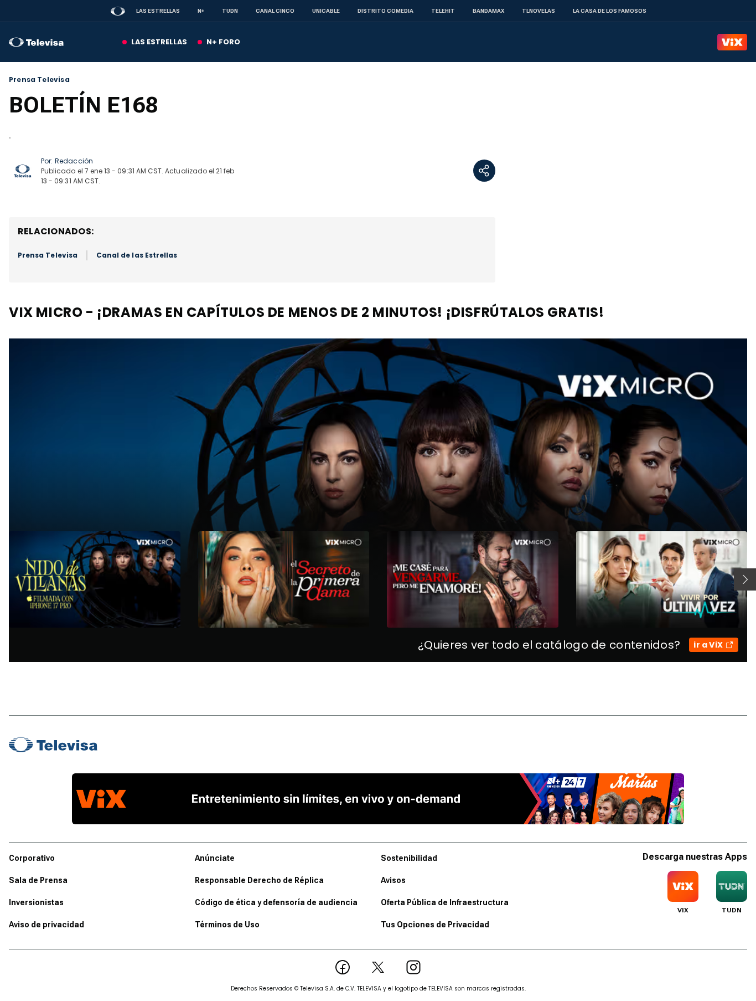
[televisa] (36, 42)
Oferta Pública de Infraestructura (445, 902)
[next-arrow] (745, 579)
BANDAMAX (488, 11)
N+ (201, 11)
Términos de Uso (227, 924)
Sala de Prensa (38, 880)
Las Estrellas (158, 11)
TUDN (230, 11)
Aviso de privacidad (46, 924)
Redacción (74, 161)
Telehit (443, 11)
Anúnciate (215, 858)
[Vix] (732, 42)
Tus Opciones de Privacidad (435, 924)
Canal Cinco (275, 11)
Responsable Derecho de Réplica (259, 880)
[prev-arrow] (2, 579)
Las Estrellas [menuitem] (159, 42)
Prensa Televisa (39, 79)
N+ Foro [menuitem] (223, 42)
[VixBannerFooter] (378, 798)
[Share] (484, 171)
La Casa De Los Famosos (609, 11)
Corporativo (32, 858)
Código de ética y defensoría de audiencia (276, 902)
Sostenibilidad (409, 858)
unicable (326, 11)
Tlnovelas (538, 11)
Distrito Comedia (385, 11)
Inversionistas (36, 902)
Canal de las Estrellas (136, 255)
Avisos (393, 880)
